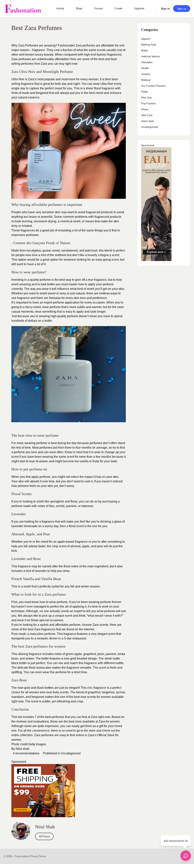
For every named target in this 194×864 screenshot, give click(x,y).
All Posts (44, 836)
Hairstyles (147, 62)
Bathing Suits (148, 44)
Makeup (146, 79)
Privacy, (34, 856)
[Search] (151, 8)
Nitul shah (22, 748)
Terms (42, 856)
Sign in (165, 8)
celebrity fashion (150, 56)
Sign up (181, 8)
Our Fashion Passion (153, 85)
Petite (144, 91)
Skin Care (147, 115)
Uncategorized (71, 753)
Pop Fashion (148, 103)
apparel (145, 38)
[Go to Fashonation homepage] (23, 9)
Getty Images (37, 744)
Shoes (145, 109)
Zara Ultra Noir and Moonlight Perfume (42, 71)
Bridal (144, 50)
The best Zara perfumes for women (38, 646)
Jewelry (145, 73)
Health (145, 68)
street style (147, 121)
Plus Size (146, 97)
